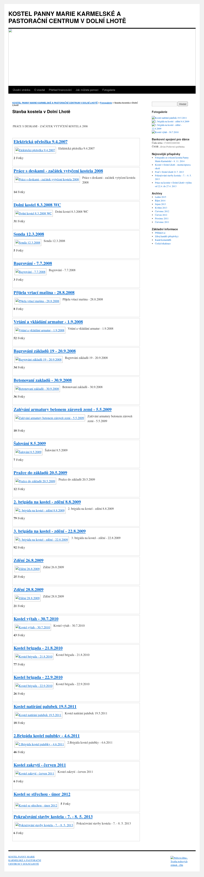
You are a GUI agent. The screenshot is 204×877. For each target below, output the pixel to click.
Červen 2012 (161, 214)
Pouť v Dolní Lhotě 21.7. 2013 (169, 171)
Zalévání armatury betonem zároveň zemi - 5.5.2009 (63, 409)
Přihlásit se (160, 232)
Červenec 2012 (162, 211)
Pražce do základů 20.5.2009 (40, 472)
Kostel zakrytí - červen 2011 (40, 764)
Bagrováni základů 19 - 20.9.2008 (45, 351)
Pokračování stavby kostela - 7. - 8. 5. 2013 (53, 816)
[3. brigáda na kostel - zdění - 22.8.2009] (172, 128)
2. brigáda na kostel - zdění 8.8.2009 (47, 501)
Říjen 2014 (160, 200)
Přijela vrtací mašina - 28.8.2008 (44, 292)
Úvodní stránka (21, 90)
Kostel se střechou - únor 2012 (42, 794)
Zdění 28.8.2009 (28, 589)
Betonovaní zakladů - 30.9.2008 (43, 380)
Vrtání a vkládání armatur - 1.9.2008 (48, 321)
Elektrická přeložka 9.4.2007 (41, 141)
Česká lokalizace (163, 243)
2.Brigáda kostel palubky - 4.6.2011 (47, 735)
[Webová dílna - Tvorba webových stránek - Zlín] (182, 864)
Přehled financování (60, 90)
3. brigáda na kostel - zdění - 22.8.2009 (50, 531)
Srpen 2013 (160, 204)
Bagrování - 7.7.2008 (33, 263)
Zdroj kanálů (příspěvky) (166, 236)
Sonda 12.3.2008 (29, 234)
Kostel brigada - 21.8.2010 (38, 648)
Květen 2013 (161, 207)
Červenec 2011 (162, 221)
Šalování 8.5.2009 (30, 443)
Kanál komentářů (163, 239)
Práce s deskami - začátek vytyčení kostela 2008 (58, 170)
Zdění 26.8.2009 (28, 560)
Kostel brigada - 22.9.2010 (38, 677)
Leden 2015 (160, 196)
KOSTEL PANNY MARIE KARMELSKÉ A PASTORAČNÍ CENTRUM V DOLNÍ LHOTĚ (67, 17)
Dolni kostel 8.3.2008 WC (37, 204)
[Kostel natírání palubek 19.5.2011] (169, 117)
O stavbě (39, 90)
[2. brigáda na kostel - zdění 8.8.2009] (170, 121)
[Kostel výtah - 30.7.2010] (165, 132)
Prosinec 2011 (162, 218)
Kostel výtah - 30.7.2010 (36, 618)
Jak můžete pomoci (87, 90)
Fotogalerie (108, 90)
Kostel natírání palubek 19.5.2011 (45, 706)
